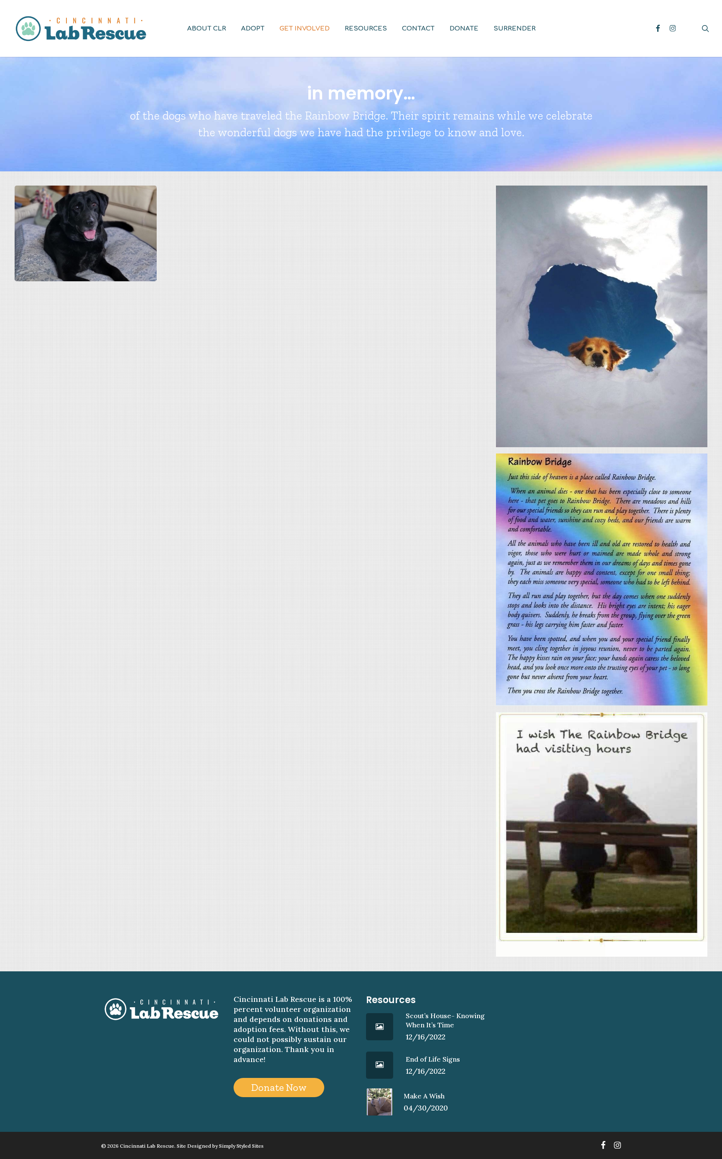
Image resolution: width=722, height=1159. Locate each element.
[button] (279, 1087)
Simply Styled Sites (241, 1146)
